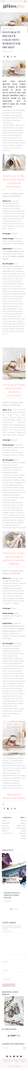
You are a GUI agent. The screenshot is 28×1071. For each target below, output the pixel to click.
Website (6, 979)
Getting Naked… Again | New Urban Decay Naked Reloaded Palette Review (21, 828)
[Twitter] (10, 1056)
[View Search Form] (3, 1)
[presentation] (14, 871)
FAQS (23, 1061)
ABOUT (9, 1059)
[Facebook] (7, 1056)
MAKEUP (5, 29)
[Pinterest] (17, 1056)
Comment (6, 931)
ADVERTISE (14, 1059)
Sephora (15, 193)
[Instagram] (14, 1056)
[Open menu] (24, 1)
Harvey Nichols (14, 196)
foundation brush (12, 251)
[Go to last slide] (4, 880)
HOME (4, 1059)
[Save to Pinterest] (4, 56)
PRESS (17, 1061)
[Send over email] (15, 56)
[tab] (10, 909)
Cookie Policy (7, 1061)
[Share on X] (8, 56)
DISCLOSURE (22, 1059)
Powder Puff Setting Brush (12, 626)
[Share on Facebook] (11, 56)
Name (6, 961)
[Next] (23, 880)
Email (6, 970)
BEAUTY (11, 29)
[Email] (21, 1056)
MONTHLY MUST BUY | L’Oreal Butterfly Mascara (12, 895)
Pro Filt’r (18, 115)
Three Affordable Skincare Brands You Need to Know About (6, 825)
